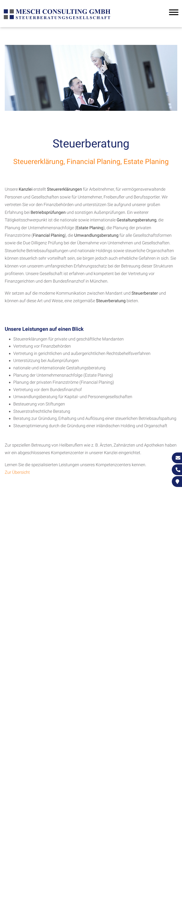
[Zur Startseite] (57, 18)
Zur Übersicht (17, 472)
